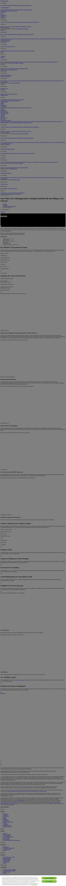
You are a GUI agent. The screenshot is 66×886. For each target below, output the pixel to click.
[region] (33, 880)
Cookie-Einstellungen (49, 878)
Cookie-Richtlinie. (34, 884)
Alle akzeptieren (49, 881)
